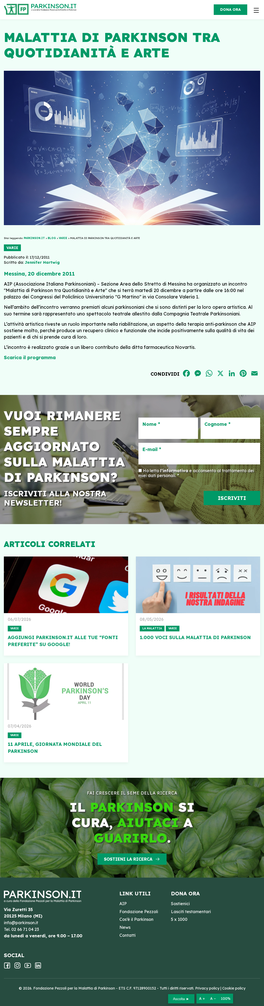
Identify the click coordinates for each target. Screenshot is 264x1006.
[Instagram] (17, 967)
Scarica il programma (30, 357)
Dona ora (230, 9)
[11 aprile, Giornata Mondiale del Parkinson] (66, 691)
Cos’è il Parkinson (136, 919)
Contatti (127, 935)
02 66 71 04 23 (25, 929)
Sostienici (180, 903)
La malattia (152, 628)
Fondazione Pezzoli (138, 911)
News (124, 927)
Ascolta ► (181, 999)
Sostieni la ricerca (128, 859)
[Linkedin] (38, 967)
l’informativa (174, 470)
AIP (123, 903)
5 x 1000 (179, 919)
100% (225, 998)
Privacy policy (207, 988)
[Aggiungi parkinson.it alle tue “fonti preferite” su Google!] (66, 585)
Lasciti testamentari (191, 911)
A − (213, 998)
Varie (12, 247)
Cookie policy (233, 988)
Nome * (151, 424)
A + (202, 998)
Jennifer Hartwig (42, 262)
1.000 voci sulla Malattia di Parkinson (195, 637)
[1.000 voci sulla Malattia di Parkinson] (198, 585)
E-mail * (151, 449)
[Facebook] (7, 967)
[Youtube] (27, 967)
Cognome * (217, 424)
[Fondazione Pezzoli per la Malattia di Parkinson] (55, 8)
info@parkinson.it (21, 922)
